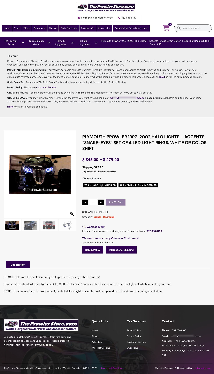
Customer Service (46, 87)
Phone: (166, 330)
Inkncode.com (203, 368)
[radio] (100, 185)
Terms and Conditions (112, 368)
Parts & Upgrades (60, 42)
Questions (39, 28)
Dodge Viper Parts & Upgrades (131, 28)
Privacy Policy (134, 336)
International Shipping (121, 249)
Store (17, 28)
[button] (72, 175)
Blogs (27, 28)
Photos (53, 28)
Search (179, 28)
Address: (167, 340)
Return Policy (92, 249)
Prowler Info (87, 28)
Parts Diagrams (69, 28)
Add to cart (115, 202)
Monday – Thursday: (173, 350)
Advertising (104, 28)
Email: (165, 336)
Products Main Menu (36, 42)
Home (7, 28)
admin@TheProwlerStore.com (97, 17)
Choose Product (92, 178)
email (162, 76)
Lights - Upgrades (84, 42)
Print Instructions (101, 347)
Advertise (97, 342)
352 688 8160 (128, 17)
